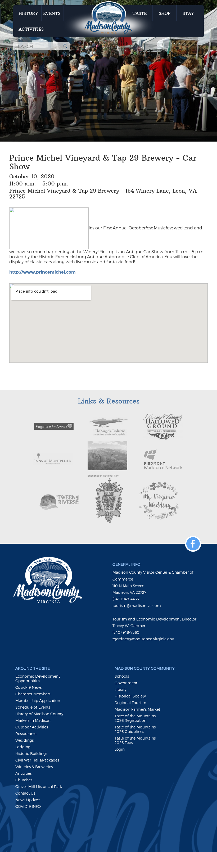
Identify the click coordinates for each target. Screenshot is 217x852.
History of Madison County (39, 713)
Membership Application (37, 700)
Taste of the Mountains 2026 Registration (135, 718)
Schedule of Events (32, 707)
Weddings (24, 740)
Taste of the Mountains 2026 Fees (135, 740)
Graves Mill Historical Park (38, 786)
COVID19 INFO (28, 806)
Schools (122, 676)
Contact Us (25, 793)
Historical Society (130, 696)
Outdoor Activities (31, 727)
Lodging (22, 747)
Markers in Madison (33, 720)
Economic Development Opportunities (37, 678)
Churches (23, 780)
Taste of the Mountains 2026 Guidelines (135, 729)
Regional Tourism (130, 702)
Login (120, 749)
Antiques (23, 773)
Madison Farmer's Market (137, 709)
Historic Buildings (31, 753)
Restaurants (25, 733)
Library (120, 689)
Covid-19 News (28, 687)
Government (126, 683)
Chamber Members (32, 694)
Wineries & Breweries (34, 766)
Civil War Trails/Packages (37, 760)
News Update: (27, 799)
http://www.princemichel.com (42, 271)
